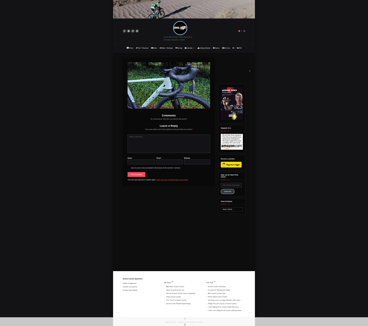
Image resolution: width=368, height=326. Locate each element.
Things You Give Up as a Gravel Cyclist (222, 304)
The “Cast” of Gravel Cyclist (176, 300)
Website (187, 158)
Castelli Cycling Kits (130, 287)
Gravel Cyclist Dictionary (217, 287)
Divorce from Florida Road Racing (178, 304)
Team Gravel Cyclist (173, 297)
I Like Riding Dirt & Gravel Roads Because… (224, 307)
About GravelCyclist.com (175, 290)
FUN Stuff (209, 283)
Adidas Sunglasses (129, 283)
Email (159, 158)
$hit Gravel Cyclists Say (216, 293)
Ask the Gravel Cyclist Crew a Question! (180, 293)
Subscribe (227, 191)
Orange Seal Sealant (130, 290)
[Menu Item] (124, 31)
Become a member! (228, 159)
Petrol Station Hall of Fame (217, 297)
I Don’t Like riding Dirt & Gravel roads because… (225, 310)
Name (130, 158)
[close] (185, 318)
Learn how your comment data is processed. (172, 180)
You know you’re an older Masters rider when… (225, 300)
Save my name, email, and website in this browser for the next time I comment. (155, 168)
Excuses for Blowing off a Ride (219, 290)
